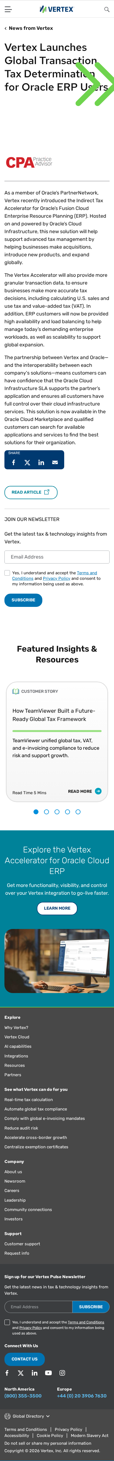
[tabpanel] (57, 737)
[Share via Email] (55, 462)
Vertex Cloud (16, 1036)
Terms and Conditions (86, 1322)
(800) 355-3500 (23, 1396)
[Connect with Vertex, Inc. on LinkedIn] (35, 1373)
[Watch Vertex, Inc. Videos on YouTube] (48, 1373)
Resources (14, 1065)
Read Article (27, 492)
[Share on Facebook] (13, 462)
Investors (13, 1219)
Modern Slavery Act (89, 1435)
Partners (12, 1074)
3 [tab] (57, 811)
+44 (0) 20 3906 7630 (82, 1396)
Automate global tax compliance (35, 1109)
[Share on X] (27, 462)
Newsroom (14, 1181)
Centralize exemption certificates (36, 1146)
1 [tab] (35, 811)
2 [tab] (46, 811)
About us (13, 1171)
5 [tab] (78, 811)
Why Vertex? (16, 1027)
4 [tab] (67, 811)
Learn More (57, 908)
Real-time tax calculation (28, 1099)
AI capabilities (18, 1046)
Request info (16, 1253)
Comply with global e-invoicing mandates (44, 1118)
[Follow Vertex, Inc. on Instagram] (62, 1373)
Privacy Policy (56, 578)
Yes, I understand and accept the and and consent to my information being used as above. (56, 578)
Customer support (22, 1243)
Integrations (16, 1056)
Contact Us (25, 1359)
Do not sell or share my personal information (47, 1443)
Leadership (15, 1200)
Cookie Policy (50, 1435)
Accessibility (16, 1435)
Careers (11, 1190)
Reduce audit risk (21, 1128)
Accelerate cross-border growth (35, 1137)
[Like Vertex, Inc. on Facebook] (7, 1373)
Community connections (28, 1209)
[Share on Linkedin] (41, 462)
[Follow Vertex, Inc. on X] (21, 1373)
